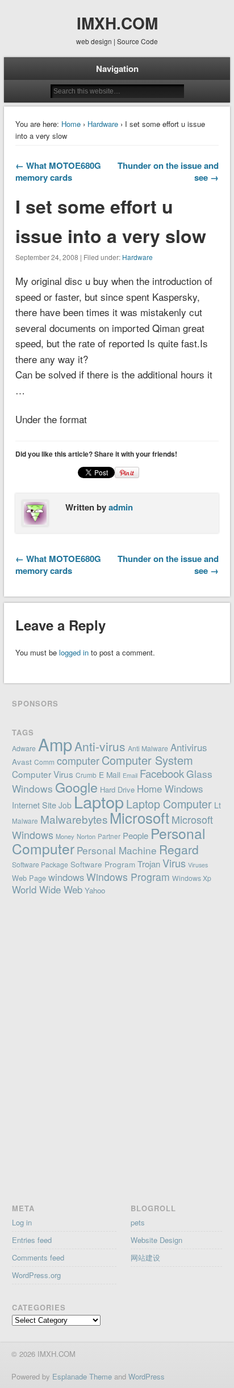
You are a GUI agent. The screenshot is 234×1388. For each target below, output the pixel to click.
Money (65, 836)
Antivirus (188, 747)
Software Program (102, 864)
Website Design (156, 1239)
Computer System (147, 760)
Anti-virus (100, 746)
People (135, 835)
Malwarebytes (73, 819)
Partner (109, 836)
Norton (86, 836)
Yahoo (95, 890)
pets (138, 1222)
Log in (22, 1222)
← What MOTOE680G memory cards (58, 171)
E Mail (109, 774)
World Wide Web (47, 889)
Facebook (162, 773)
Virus (174, 862)
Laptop (99, 801)
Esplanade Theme (82, 1376)
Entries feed (32, 1239)
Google (76, 787)
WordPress (146, 1376)
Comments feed (38, 1257)
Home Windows (170, 788)
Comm (44, 762)
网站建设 (145, 1257)
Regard (179, 849)
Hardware (102, 123)
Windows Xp (191, 878)
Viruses (198, 865)
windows (66, 877)
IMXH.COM (117, 23)
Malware (25, 820)
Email (130, 775)
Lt (217, 805)
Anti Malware (148, 748)
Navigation (117, 68)
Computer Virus (42, 774)
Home (71, 123)
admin (120, 507)
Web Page (29, 877)
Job (65, 805)
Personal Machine (117, 850)
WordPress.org (36, 1275)
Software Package (40, 864)
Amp (55, 744)
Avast (22, 761)
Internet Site (34, 805)
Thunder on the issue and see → (168, 171)
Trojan (148, 864)
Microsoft (139, 817)
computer (78, 760)
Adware (24, 748)
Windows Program (128, 877)
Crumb (86, 775)
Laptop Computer (169, 803)
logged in (74, 652)
